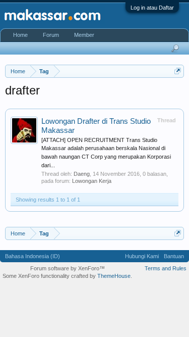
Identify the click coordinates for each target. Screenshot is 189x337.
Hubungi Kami (142, 256)
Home (20, 35)
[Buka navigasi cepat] (177, 71)
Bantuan (174, 256)
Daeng (82, 174)
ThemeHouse (114, 276)
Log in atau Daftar (152, 8)
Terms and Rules (165, 268)
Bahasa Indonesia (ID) (32, 256)
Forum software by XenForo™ (67, 268)
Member (84, 35)
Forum (51, 35)
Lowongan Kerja (91, 181)
